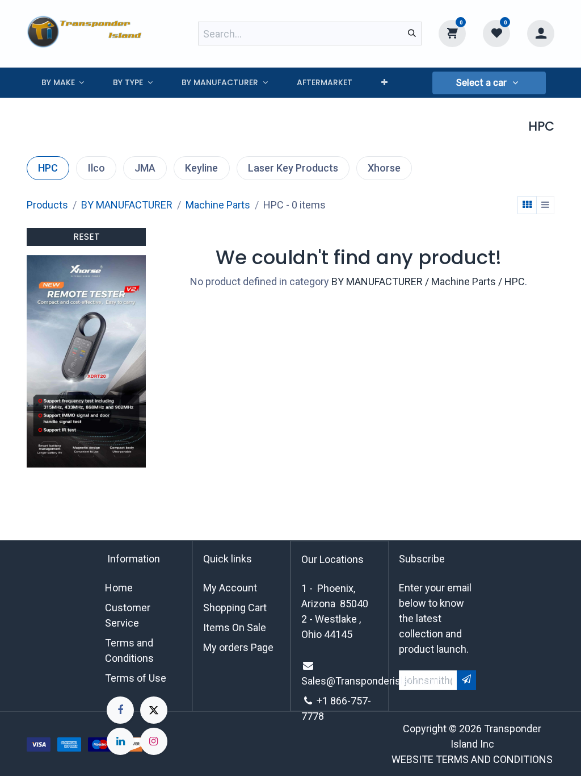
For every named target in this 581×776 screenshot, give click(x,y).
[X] (153, 710)
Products (47, 205)
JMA (144, 168)
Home (119, 588)
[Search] (412, 33)
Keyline (201, 168)
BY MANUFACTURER (126, 205)
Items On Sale (234, 627)
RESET (86, 236)
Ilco (96, 168)
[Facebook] (120, 710)
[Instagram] (153, 741)
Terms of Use (135, 678)
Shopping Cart (235, 608)
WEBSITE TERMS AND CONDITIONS (472, 759)
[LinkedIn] (120, 741)
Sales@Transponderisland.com (371, 681)
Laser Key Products (293, 168)
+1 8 (326, 701)
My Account (230, 588)
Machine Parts (218, 205)
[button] (489, 83)
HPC (48, 168)
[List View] (545, 205)
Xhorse (384, 168)
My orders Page (238, 647)
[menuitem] (63, 83)
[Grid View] (527, 205)
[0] (452, 32)
